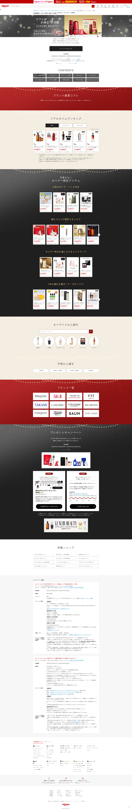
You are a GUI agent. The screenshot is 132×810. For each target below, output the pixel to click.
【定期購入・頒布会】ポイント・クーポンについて (80, 634)
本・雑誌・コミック (91, 771)
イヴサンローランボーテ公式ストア (86, 562)
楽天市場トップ (36, 10)
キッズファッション (36, 752)
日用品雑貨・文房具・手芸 (65, 748)
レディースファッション (37, 748)
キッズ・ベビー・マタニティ (92, 748)
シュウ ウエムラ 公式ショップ (62, 562)
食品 (47, 748)
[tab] (52, 125)
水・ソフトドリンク (50, 752)
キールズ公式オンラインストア (40, 566)
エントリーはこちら (66, 48)
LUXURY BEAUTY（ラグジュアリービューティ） (61, 10)
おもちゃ (88, 750)
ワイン (48, 756)
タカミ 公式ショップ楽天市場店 (63, 558)
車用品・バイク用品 (64, 763)
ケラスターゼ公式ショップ (39, 554)
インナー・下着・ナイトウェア (39, 756)
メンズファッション (36, 750)
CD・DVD (89, 765)
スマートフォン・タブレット (38, 767)
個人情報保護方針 (76, 722)
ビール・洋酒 (49, 754)
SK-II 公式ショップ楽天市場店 (62, 554)
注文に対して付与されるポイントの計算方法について (58, 608)
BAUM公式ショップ (60, 566)
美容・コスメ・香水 (45, 10)
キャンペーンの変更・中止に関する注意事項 (73, 587)
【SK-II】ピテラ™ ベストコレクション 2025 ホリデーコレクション (64, 690)
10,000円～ (91, 370)
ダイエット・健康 (63, 750)
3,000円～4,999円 (57, 370)
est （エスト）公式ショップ (40, 558)
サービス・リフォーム (78, 771)
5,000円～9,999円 (74, 370)
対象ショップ (49, 633)
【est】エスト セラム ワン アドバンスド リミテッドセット (62, 692)
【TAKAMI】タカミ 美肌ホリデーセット (58, 694)
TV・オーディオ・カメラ (37, 765)
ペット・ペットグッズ (78, 767)
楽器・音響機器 (90, 769)
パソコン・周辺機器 (36, 769)
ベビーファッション (36, 754)
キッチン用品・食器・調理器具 (79, 765)
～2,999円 (40, 370)
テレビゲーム (89, 763)
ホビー (88, 767)
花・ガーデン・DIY (77, 769)
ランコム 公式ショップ (83, 558)
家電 (34, 763)
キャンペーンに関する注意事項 (66, 586)
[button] (101, 6)
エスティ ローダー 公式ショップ (85, 566)
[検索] (93, 6)
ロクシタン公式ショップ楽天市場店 (41, 562)
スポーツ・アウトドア (51, 763)
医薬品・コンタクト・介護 (65, 752)
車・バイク (62, 765)
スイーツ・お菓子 (50, 750)
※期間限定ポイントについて (52, 630)
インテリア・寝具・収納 (78, 763)
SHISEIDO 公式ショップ (83, 554)
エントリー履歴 (76, 59)
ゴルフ (48, 765)
